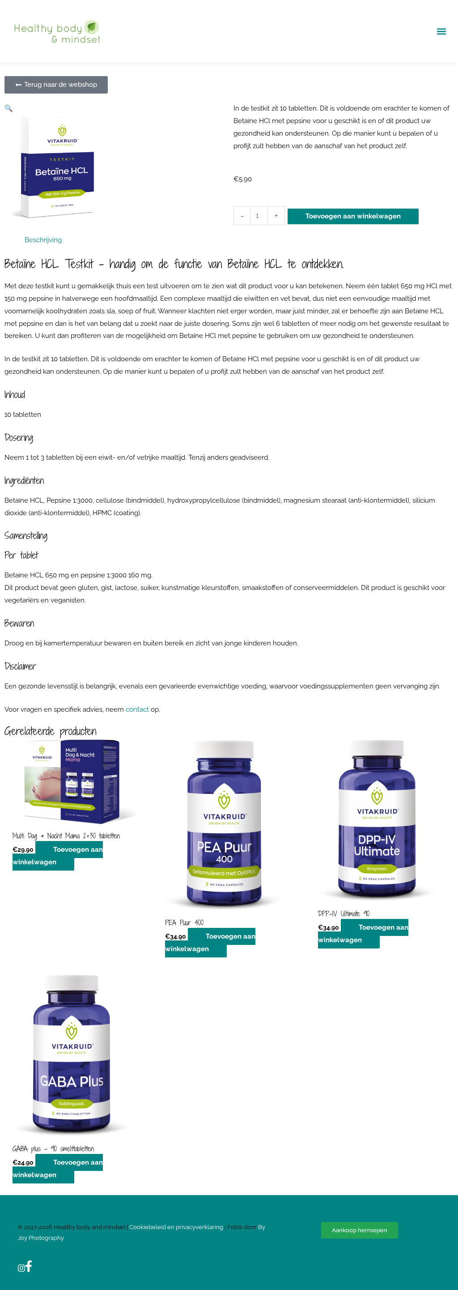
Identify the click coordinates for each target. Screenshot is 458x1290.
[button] (441, 31)
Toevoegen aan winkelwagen (353, 216)
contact (137, 709)
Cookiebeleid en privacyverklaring (177, 1227)
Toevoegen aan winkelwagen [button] (58, 856)
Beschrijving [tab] (43, 240)
